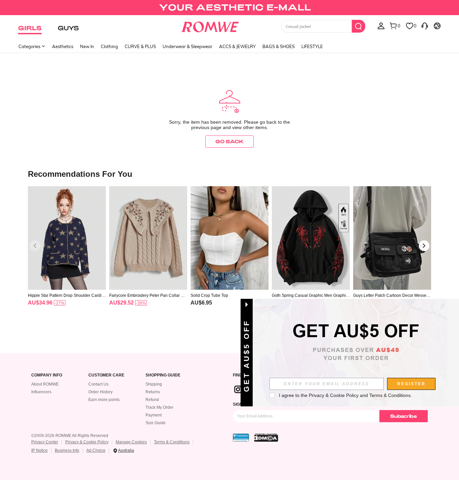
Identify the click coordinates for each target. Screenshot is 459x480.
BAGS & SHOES (278, 46)
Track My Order (159, 407)
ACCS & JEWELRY (237, 46)
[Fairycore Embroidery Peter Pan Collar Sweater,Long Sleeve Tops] (148, 238)
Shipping (153, 384)
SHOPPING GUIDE (162, 375)
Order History (100, 392)
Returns (152, 392)
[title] (229, 173)
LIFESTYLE (312, 46)
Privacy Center (44, 442)
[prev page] (35, 245)
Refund (152, 399)
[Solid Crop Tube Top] (229, 238)
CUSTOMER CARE (106, 375)
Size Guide (155, 423)
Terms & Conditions (172, 442)
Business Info (67, 450)
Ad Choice (96, 450)
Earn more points (104, 399)
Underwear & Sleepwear (187, 46)
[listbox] (381, 25)
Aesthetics (62, 46)
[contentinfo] (40, 302)
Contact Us (98, 384)
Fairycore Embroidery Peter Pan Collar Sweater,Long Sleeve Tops (147, 295)
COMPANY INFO (46, 375)
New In (87, 46)
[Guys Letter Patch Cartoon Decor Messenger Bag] (392, 238)
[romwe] (210, 25)
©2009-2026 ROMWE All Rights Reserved (69, 435)
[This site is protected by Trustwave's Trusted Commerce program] (241, 438)
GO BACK (229, 141)
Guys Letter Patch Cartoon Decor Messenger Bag (392, 295)
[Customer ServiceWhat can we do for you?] (425, 26)
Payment (153, 415)
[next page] (424, 245)
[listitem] (67, 254)
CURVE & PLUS (140, 46)
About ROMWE (45, 384)
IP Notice (39, 450)
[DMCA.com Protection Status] (266, 438)
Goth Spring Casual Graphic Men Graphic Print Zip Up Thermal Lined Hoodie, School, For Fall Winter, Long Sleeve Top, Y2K (310, 295)
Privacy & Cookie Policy (87, 442)
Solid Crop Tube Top (209, 295)
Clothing (109, 46)
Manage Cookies (131, 442)
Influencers (41, 392)
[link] (229, 8)
